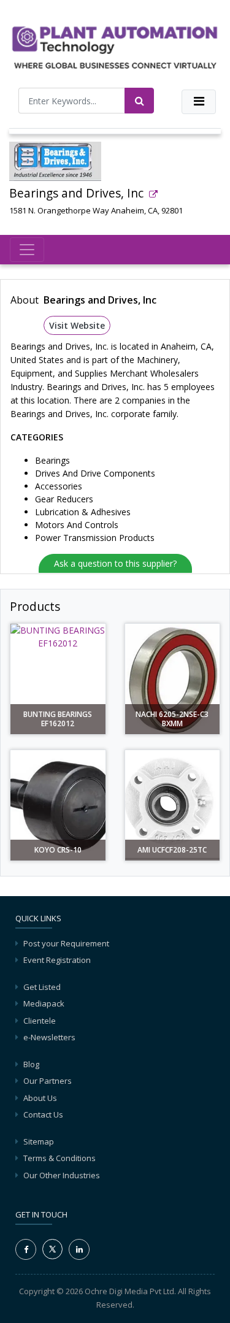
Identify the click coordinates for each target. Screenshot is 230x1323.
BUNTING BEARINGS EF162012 (57, 719)
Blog (31, 1064)
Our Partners (47, 1080)
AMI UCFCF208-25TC (172, 850)
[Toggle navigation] (199, 102)
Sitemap (38, 1141)
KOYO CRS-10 (58, 850)
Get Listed (42, 986)
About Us (40, 1097)
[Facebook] (25, 1249)
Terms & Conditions (59, 1158)
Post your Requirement (66, 943)
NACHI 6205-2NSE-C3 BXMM (172, 719)
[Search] (139, 100)
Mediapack (43, 1003)
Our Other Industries (61, 1175)
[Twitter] (52, 1248)
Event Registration (57, 959)
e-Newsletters (49, 1037)
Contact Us (43, 1114)
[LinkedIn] (79, 1249)
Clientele (39, 1020)
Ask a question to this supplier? (115, 563)
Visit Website (77, 325)
